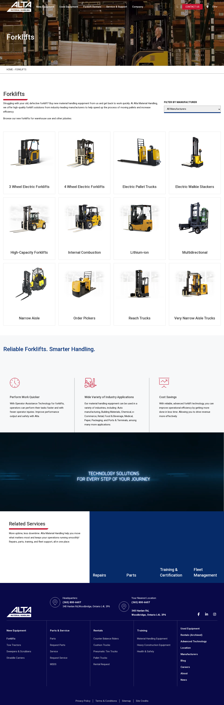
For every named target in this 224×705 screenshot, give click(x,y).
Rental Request (101, 664)
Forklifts (11, 638)
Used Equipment (68, 6)
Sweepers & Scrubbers (19, 651)
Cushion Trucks (101, 645)
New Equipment (45, 6)
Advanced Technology (194, 641)
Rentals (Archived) (191, 635)
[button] (216, 6)
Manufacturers (189, 654)
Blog (183, 660)
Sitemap (126, 700)
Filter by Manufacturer (180, 102)
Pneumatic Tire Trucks (105, 651)
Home (10, 69)
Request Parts (57, 645)
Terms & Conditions (106, 700)
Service (54, 651)
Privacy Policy (83, 700)
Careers (185, 667)
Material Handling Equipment (152, 638)
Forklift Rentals (92, 6)
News (184, 679)
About (184, 673)
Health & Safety (145, 651)
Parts (53, 638)
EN (213, 6)
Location (186, 647)
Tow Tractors (14, 645)
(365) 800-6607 (72, 602)
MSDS (53, 664)
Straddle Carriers (16, 657)
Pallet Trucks (100, 657)
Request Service (58, 657)
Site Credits (142, 700)
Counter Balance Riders (106, 638)
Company (137, 6)
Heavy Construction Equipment (153, 645)
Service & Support (116, 6)
